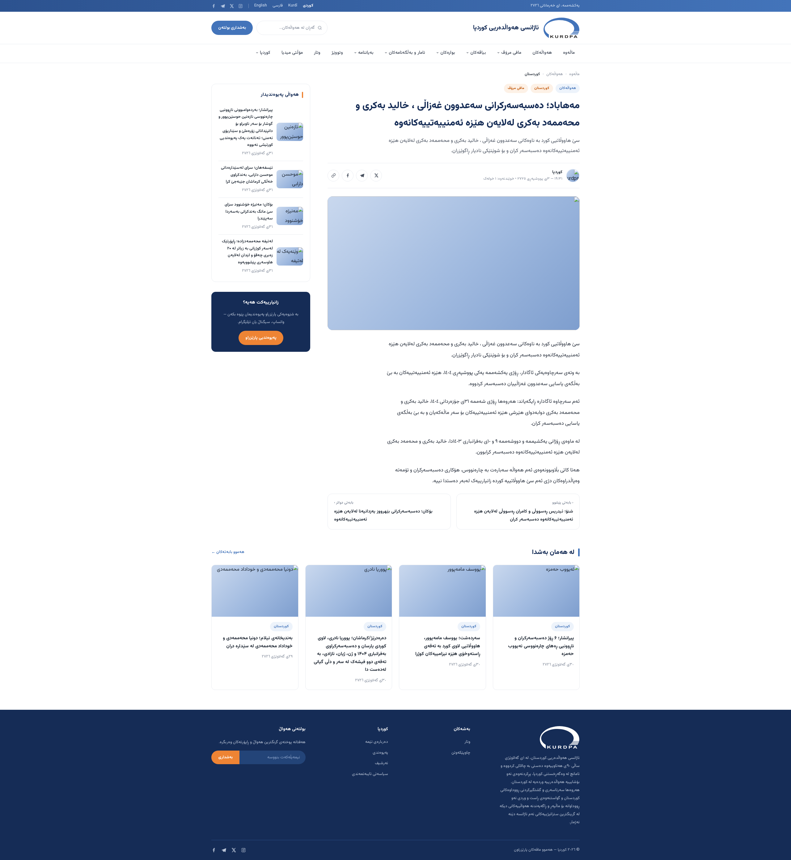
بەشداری (225, 757)
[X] (231, 6)
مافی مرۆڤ (511, 52)
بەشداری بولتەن (232, 27)
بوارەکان (447, 52)
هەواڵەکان (542, 52)
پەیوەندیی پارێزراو (261, 337)
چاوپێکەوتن (460, 753)
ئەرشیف (381, 763)
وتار (317, 52)
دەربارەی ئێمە (376, 742)
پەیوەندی (380, 753)
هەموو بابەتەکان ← (227, 552)
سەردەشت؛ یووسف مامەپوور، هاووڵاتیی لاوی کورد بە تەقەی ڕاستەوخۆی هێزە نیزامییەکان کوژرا (447, 646)
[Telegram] (222, 6)
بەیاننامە (366, 52)
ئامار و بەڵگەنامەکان (407, 52)
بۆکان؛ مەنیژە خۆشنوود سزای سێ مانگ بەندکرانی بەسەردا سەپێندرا (249, 212)
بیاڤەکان (478, 52)
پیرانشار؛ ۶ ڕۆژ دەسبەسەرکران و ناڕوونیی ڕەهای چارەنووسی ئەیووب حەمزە (541, 646)
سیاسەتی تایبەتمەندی (370, 774)
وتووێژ (337, 52)
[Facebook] (213, 6)
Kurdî (292, 5)
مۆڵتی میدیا (292, 52)
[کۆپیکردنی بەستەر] (333, 175)
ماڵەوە (569, 52)
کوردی (308, 5)
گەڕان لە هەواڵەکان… (297, 27)
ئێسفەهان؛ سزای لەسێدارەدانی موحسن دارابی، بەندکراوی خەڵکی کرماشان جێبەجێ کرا (247, 175)
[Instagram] (240, 6)
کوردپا (265, 52)
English (260, 5)
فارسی (278, 5)
